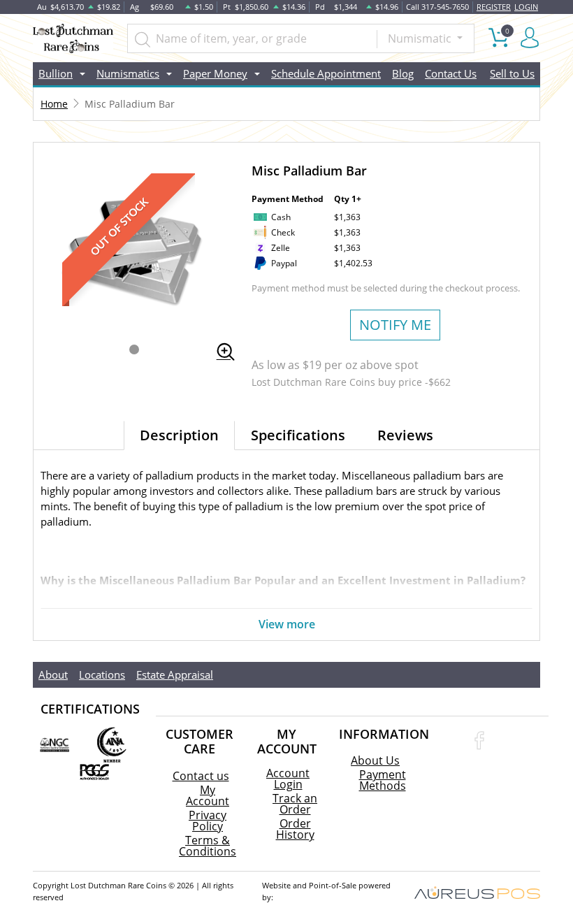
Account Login (288, 778)
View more (287, 624)
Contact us (201, 776)
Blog (403, 73)
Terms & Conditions (207, 845)
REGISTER (494, 6)
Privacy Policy (207, 820)
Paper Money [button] (215, 73)
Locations (102, 674)
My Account (207, 795)
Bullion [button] (55, 73)
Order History (295, 829)
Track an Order (295, 804)
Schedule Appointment (326, 73)
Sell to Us (512, 73)
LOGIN (526, 6)
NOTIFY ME (395, 324)
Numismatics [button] (127, 73)
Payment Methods (382, 780)
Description (179, 435)
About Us (375, 760)
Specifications (298, 435)
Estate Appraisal (174, 674)
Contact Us (451, 73)
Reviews (405, 435)
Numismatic (421, 38)
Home (54, 103)
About (53, 674)
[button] (134, 349)
